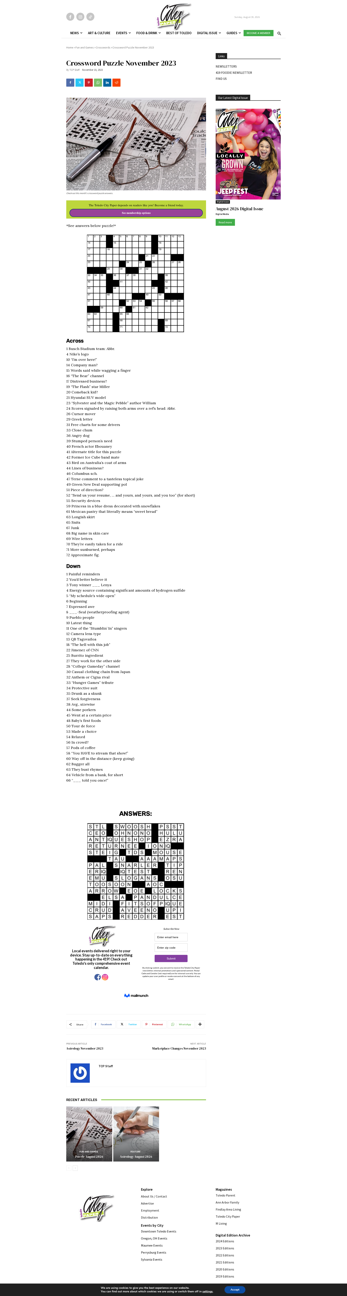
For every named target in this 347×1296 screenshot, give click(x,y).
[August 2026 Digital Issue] (248, 155)
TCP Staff (74, 70)
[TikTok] (90, 17)
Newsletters (226, 66)
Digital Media (222, 214)
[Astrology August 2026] (136, 1134)
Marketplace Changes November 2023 (179, 1048)
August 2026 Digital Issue (239, 209)
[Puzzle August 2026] (89, 1134)
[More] (200, 1024)
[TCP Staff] (82, 1073)
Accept (235, 1290)
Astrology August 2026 (136, 1156)
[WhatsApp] (98, 83)
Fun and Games (85, 47)
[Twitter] (80, 83)
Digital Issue (223, 201)
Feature (136, 1152)
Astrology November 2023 (84, 1048)
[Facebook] (70, 17)
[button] (279, 32)
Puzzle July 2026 (183, 1101)
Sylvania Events (151, 1259)
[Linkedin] (107, 83)
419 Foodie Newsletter (234, 73)
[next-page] (75, 1168)
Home (69, 47)
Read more (225, 222)
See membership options (136, 213)
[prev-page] (68, 1168)
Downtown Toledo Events (158, 1231)
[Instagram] (80, 17)
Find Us (221, 79)
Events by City (152, 1225)
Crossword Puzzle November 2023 (133, 47)
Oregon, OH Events (154, 1238)
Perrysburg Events (153, 1252)
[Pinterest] (89, 83)
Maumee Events (152, 1245)
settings (207, 1291)
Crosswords (103, 47)
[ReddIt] (116, 83)
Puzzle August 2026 (89, 1156)
